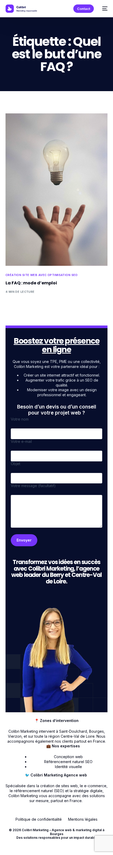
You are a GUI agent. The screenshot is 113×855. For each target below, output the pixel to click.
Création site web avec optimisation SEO (42, 275)
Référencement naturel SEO (68, 761)
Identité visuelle (68, 766)
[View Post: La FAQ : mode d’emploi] (57, 189)
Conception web (68, 756)
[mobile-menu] (103, 8)
